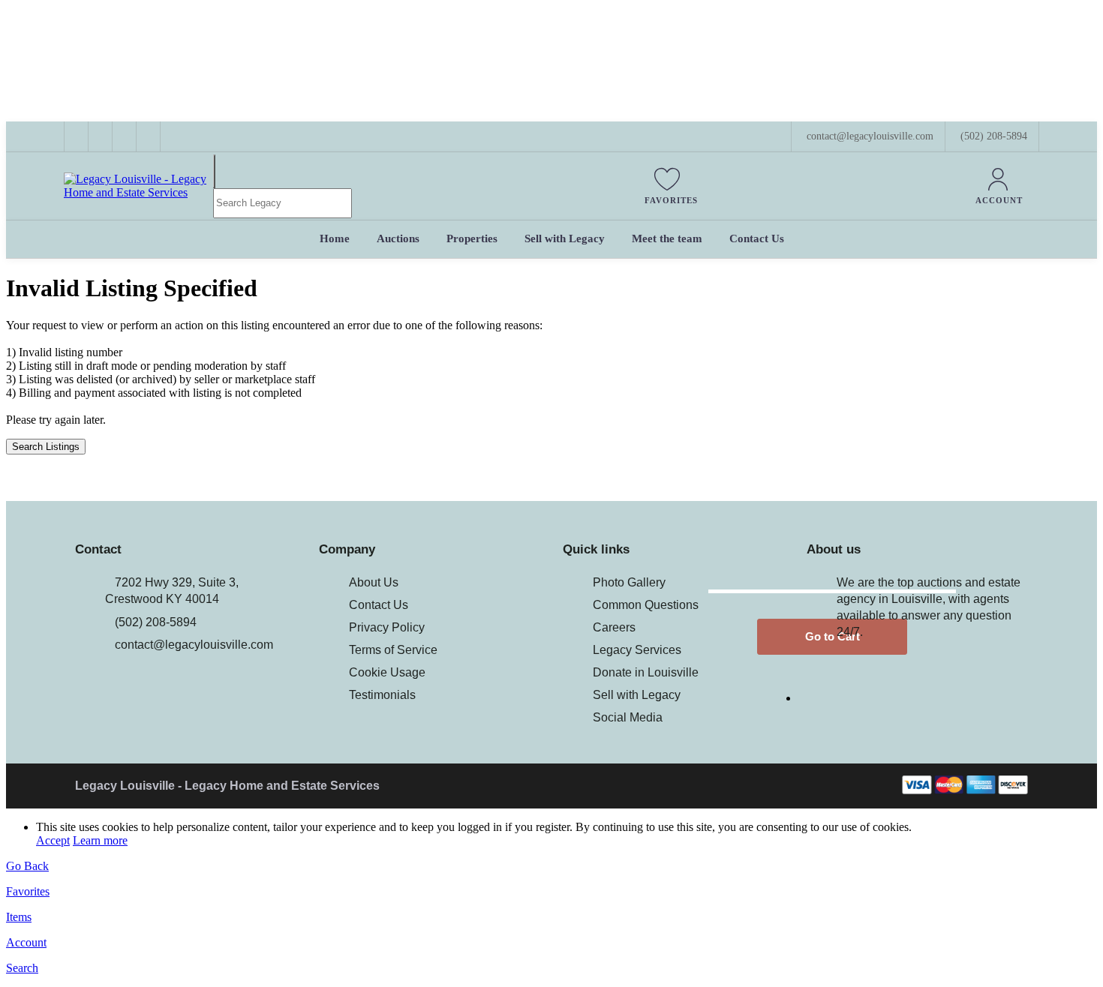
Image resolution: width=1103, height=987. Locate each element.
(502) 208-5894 (993, 136)
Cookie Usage (387, 672)
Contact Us (378, 604)
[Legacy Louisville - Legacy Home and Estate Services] (138, 192)
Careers (614, 627)
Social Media (628, 717)
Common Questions (646, 604)
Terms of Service (393, 650)
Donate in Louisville (646, 672)
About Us (373, 582)
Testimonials (382, 694)
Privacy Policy (387, 627)
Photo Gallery (629, 582)
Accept (53, 840)
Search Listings (46, 446)
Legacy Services (637, 650)
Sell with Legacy (637, 694)
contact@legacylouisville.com (194, 644)
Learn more (100, 840)
